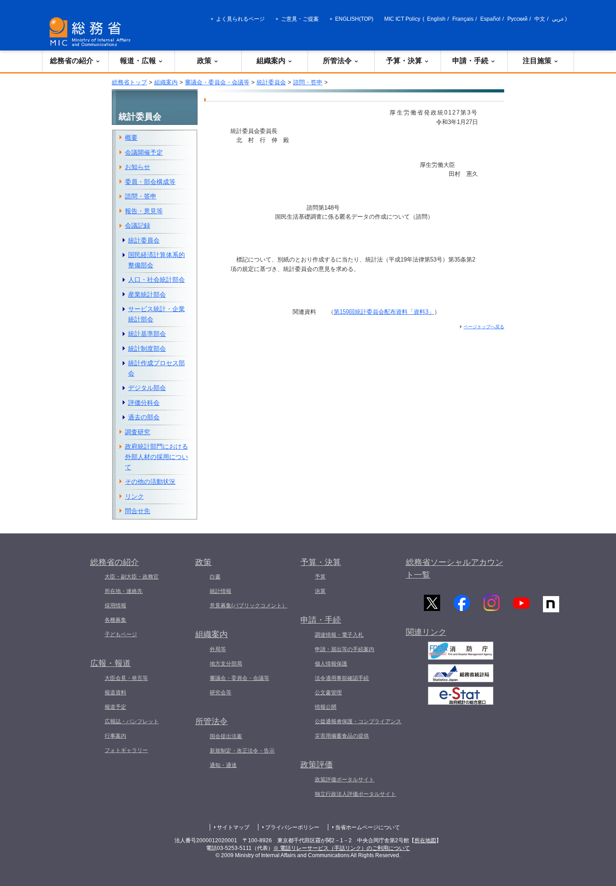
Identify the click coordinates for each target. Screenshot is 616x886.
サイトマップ (233, 827)
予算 (320, 577)
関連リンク (426, 632)
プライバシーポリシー (292, 827)
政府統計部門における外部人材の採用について (156, 456)
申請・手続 (470, 60)
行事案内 (115, 736)
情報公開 (325, 707)
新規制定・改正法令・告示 (242, 751)
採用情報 (115, 605)
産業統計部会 (147, 294)
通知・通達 (223, 765)
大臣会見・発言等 (126, 678)
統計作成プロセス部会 (156, 368)
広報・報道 (110, 663)
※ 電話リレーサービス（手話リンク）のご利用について (341, 848)
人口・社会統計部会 (156, 279)
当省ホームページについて (367, 827)
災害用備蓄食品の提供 (342, 736)
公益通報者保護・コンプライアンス (358, 721)
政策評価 (316, 764)
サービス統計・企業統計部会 (156, 314)
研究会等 (220, 692)
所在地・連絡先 (124, 591)
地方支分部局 (226, 664)
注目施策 (537, 60)
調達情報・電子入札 (339, 635)
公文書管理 (328, 692)
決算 (320, 591)
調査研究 (137, 432)
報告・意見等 (144, 211)
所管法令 (337, 60)
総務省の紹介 (71, 60)
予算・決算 (404, 60)
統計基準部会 (147, 333)
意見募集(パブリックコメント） (248, 605)
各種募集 (115, 620)
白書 (215, 577)
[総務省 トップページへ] (92, 31)
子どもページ (121, 634)
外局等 (218, 649)
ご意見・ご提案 (300, 19)
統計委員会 (271, 82)
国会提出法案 (226, 736)
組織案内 (271, 60)
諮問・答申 (307, 82)
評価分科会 (144, 402)
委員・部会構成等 (150, 181)
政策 (204, 60)
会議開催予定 (144, 152)
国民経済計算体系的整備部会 (156, 260)
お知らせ (137, 166)
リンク (134, 496)
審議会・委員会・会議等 (217, 82)
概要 (131, 137)
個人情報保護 (331, 664)
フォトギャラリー (126, 750)
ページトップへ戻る (484, 326)
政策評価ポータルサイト (344, 779)
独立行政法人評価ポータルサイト (355, 794)
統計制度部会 (147, 348)
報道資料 (115, 692)
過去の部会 (144, 417)
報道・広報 (138, 60)
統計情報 (220, 591)
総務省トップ (129, 82)
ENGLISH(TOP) (354, 19)
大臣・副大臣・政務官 (132, 577)
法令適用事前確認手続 (342, 678)
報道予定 (115, 707)
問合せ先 (137, 510)
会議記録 (137, 225)
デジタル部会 (147, 387)
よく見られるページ (240, 19)
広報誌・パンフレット (132, 721)
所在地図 (425, 840)
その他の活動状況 (150, 481)
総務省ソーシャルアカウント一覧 (454, 569)
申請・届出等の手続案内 (344, 649)
